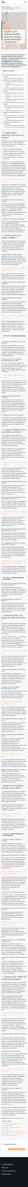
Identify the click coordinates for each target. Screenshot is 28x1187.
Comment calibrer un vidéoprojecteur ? (14, 1133)
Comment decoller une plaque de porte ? (15, 105)
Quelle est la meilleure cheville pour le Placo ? (13, 113)
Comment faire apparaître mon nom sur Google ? (13, 75)
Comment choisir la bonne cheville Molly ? (15, 115)
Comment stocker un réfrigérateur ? (13, 1131)
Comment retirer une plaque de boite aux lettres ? (14, 103)
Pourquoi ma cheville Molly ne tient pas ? (15, 120)
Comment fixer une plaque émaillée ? (13, 80)
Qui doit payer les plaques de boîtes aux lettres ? (15, 108)
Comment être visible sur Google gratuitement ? (12, 123)
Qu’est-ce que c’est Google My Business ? (15, 128)
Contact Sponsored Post (8, 1171)
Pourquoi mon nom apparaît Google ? (13, 78)
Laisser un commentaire (16, 1149)
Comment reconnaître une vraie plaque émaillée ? (15, 82)
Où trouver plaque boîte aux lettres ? (14, 110)
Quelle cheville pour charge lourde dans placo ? (15, 118)
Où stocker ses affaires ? (10, 1135)
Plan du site (4, 1167)
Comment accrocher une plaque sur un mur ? (15, 85)
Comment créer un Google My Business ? (15, 125)
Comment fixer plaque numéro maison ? (15, 88)
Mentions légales (6, 1174)
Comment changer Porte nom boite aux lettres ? (14, 90)
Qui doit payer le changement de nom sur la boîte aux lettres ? (15, 100)
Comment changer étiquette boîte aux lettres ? (14, 93)
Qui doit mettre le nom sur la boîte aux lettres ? (14, 97)
